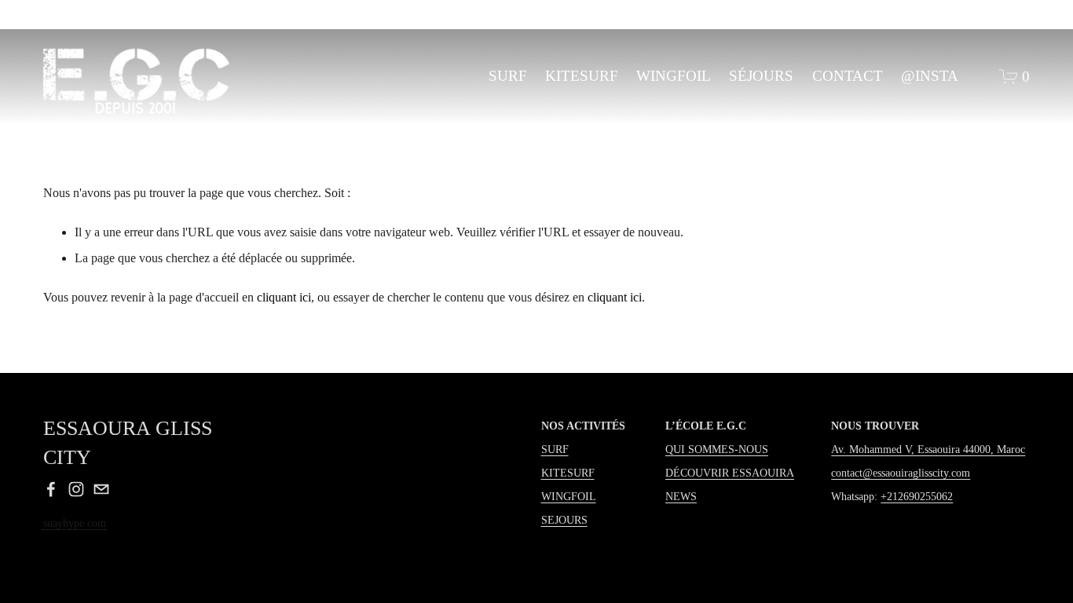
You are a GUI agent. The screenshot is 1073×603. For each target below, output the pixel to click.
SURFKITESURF (568, 461)
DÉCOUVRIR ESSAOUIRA (729, 472)
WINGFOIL (673, 76)
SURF (508, 76)
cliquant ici (284, 297)
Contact (847, 76)
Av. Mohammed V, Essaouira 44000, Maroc (928, 449)
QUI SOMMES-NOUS (716, 449)
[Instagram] (76, 489)
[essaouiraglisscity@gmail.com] (101, 489)
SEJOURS (564, 519)
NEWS (681, 496)
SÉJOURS (761, 76)
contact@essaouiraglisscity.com (900, 472)
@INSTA (929, 76)
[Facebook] (51, 489)
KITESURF (581, 76)
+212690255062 (917, 496)
